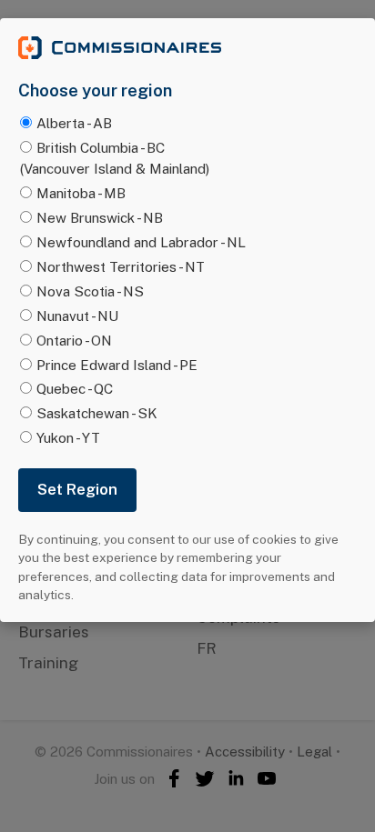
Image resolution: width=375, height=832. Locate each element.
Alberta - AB (74, 123)
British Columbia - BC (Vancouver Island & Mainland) (114, 157)
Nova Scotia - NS (90, 291)
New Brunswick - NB (99, 217)
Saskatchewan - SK (96, 413)
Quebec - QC (74, 388)
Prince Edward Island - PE (117, 364)
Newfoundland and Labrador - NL (141, 242)
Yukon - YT (68, 437)
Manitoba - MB (81, 193)
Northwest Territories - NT (120, 266)
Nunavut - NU (77, 315)
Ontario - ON (74, 340)
